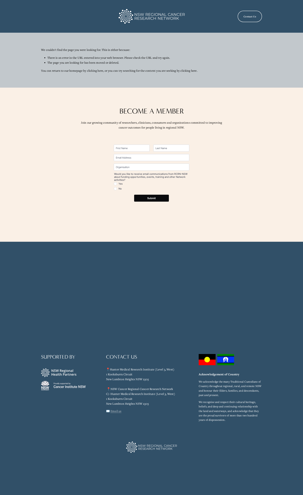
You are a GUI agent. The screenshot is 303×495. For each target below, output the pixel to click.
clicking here (95, 70)
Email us (116, 411)
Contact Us (250, 16)
